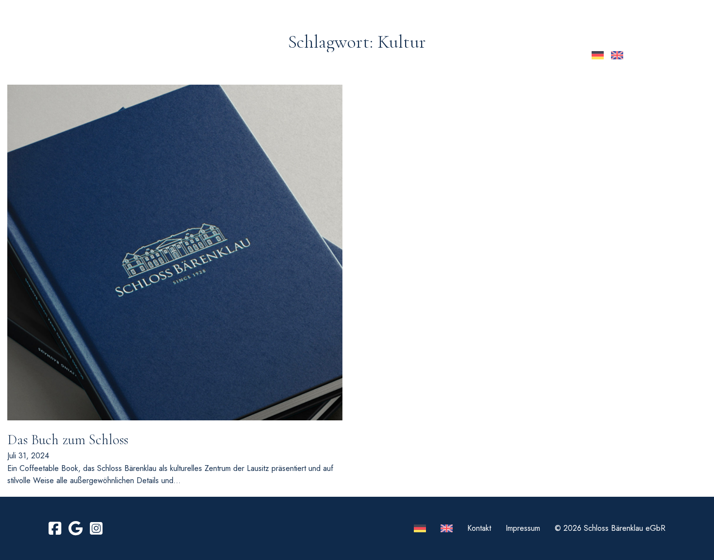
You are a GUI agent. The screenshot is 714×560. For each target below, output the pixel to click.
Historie (314, 55)
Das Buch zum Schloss (67, 439)
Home (187, 55)
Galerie (267, 55)
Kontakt (560, 55)
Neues (224, 55)
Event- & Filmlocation (396, 55)
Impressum (523, 528)
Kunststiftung (494, 55)
